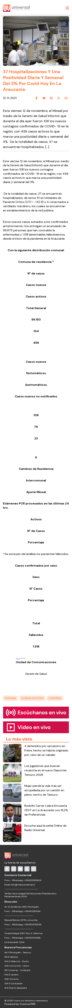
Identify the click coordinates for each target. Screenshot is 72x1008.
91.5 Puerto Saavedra (15, 987)
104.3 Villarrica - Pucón (16, 961)
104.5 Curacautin (13, 983)
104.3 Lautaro (11, 974)
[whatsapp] (59, 98)
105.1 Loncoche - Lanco (16, 965)
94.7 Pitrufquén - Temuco (17, 952)
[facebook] (37, 98)
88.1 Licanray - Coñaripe (17, 970)
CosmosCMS (27, 1004)
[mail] (66, 98)
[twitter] (44, 98)
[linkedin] (51, 98)
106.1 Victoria (11, 979)
